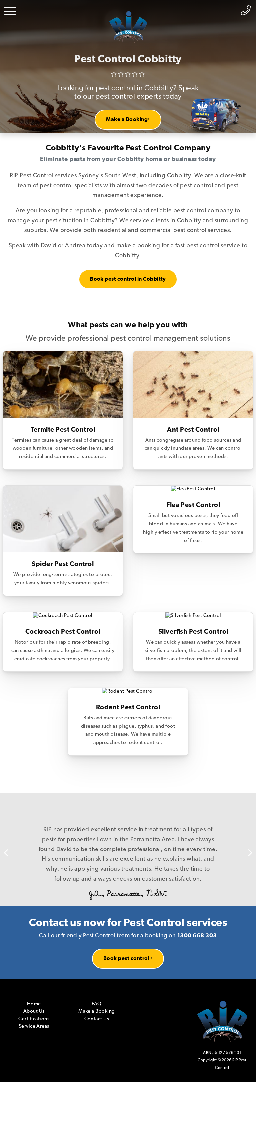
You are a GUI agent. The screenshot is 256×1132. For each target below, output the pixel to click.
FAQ (96, 964)
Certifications (33, 979)
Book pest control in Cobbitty (128, 279)
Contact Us (96, 979)
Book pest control (127, 919)
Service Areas (34, 987)
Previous (10, 830)
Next (246, 830)
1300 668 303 (197, 896)
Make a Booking (127, 119)
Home (34, 964)
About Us (34, 972)
